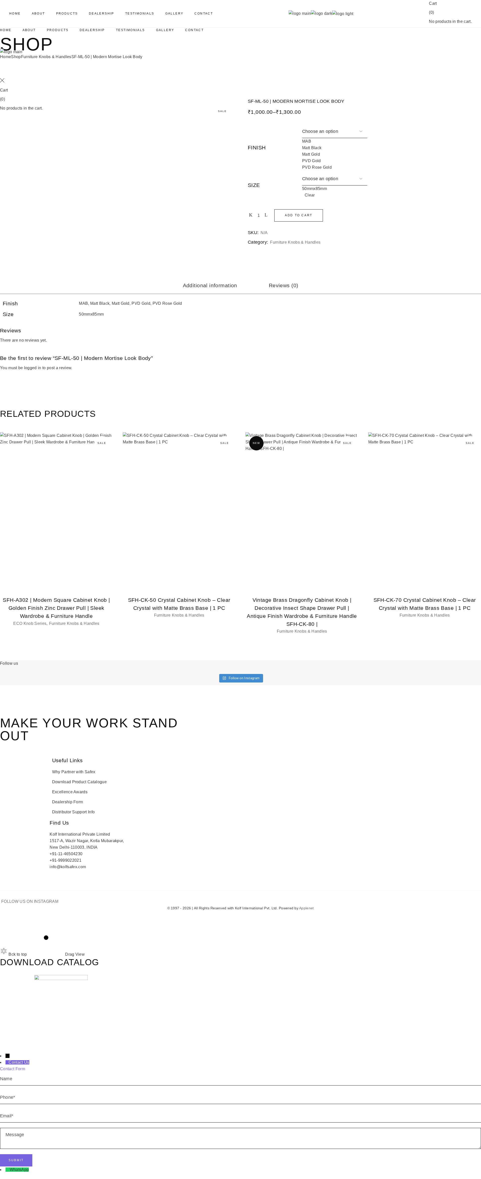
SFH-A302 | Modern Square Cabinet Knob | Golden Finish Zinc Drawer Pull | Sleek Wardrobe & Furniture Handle (56, 608)
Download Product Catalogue (79, 782)
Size (254, 185)
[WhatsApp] (8, 1169)
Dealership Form (67, 802)
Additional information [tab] (210, 285)
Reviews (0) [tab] (283, 285)
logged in (32, 368)
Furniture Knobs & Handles (295, 242)
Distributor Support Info (73, 812)
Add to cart (298, 215)
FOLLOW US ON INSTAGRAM (29, 901)
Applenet (306, 908)
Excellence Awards (69, 792)
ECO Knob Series (29, 623)
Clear (310, 195)
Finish (257, 147)
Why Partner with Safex (73, 772)
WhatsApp (19, 1169)
